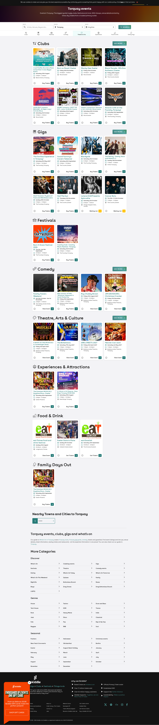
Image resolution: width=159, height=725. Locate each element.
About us (48, 703)
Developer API (66, 706)
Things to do (59, 686)
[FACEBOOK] (127, 705)
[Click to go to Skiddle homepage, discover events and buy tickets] (35, 679)
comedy (84, 540)
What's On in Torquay (46, 540)
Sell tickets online (84, 703)
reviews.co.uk (90, 684)
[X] (105, 705)
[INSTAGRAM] (122, 705)
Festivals (48, 686)
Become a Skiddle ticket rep (70, 711)
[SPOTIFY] (111, 705)
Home (31, 703)
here (121, 2)
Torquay (33, 544)
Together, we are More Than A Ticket (86, 695)
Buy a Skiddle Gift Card (85, 711)
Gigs (32, 686)
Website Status (67, 703)
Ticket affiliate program (69, 708)
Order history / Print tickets (53, 706)
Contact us (49, 708)
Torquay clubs (63, 540)
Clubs (38, 686)
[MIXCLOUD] (116, 705)
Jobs (47, 711)
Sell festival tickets (85, 708)
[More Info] (34, 83)
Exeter (44, 521)
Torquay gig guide (75, 540)
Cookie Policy (33, 711)
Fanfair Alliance (117, 692)
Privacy (32, 708)
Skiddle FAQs (83, 706)
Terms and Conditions (35, 706)
